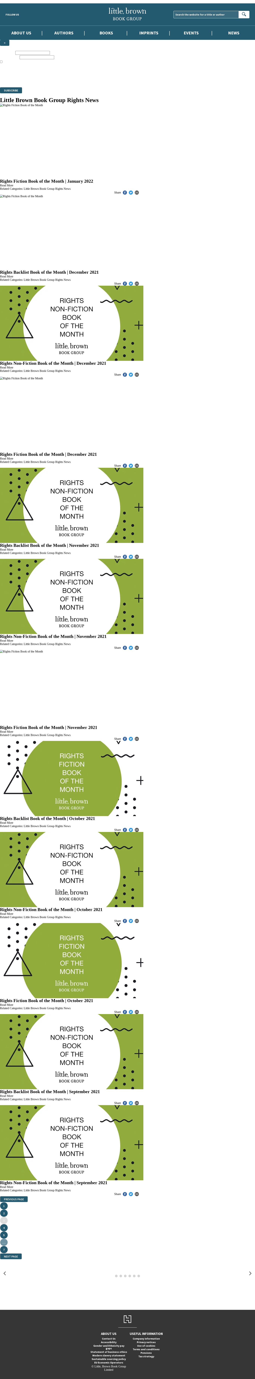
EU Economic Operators (108, 1362)
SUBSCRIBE (11, 90)
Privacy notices (146, 1342)
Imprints (148, 33)
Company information (146, 1338)
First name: (7, 52)
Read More (6, 185)
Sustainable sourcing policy (109, 1359)
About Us (21, 33)
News (233, 33)
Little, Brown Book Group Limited (46, 72)
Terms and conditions (146, 1349)
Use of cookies (146, 1345)
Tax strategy (146, 1356)
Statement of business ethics (109, 1352)
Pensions (146, 1353)
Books (106, 33)
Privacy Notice (73, 78)
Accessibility (108, 1342)
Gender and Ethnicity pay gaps (108, 1347)
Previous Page (14, 1199)
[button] (5, 1273)
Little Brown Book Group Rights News (47, 188)
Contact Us (109, 1338)
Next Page (11, 1256)
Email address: (9, 57)
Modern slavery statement (108, 1355)
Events (191, 33)
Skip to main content (12, 1)
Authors (63, 33)
